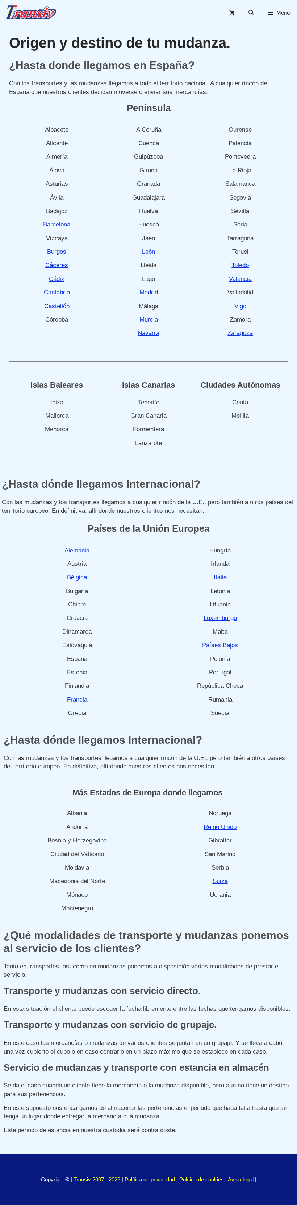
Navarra (148, 333)
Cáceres (56, 265)
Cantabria (57, 292)
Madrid (148, 292)
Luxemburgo (220, 617)
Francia (77, 699)
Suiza (220, 881)
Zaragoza (240, 333)
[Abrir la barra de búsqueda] (251, 12)
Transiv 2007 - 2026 (98, 1179)
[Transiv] (31, 12)
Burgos (56, 251)
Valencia (240, 278)
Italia (220, 577)
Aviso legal (241, 1179)
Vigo (240, 306)
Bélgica (77, 577)
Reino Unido (220, 827)
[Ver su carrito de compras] (232, 12)
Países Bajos (220, 645)
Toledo (240, 265)
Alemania (76, 550)
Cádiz (56, 278)
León (148, 251)
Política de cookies (202, 1179)
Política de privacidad (150, 1179)
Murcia (148, 319)
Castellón (57, 306)
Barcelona (56, 224)
